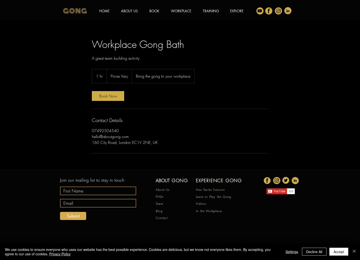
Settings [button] (292, 251)
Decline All (314, 251)
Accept (339, 251)
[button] (237, 11)
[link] (108, 96)
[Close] (354, 251)
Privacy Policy (60, 253)
